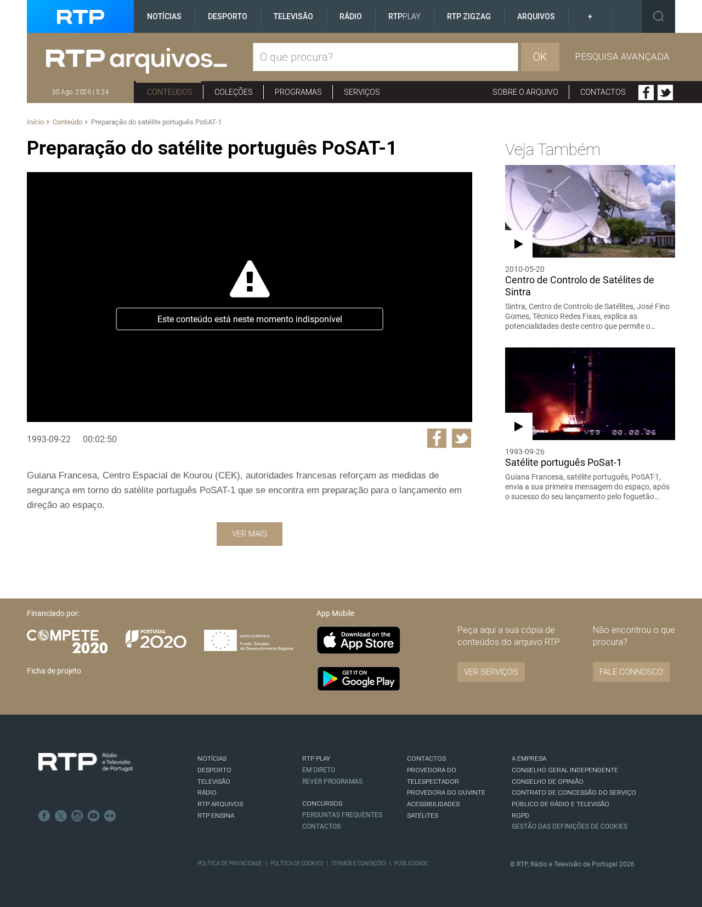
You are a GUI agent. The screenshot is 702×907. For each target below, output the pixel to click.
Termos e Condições (358, 863)
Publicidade (411, 863)
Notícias (164, 16)
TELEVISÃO (213, 781)
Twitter (665, 92)
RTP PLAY (316, 758)
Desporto (227, 16)
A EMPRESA (529, 758)
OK (540, 57)
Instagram (77, 816)
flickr (110, 816)
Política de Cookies (296, 863)
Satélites (422, 815)
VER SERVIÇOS (491, 672)
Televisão (293, 16)
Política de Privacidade (229, 863)
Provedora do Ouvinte (446, 792)
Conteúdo (67, 122)
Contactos (603, 92)
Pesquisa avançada (622, 56)
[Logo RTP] (85, 762)
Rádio (350, 16)
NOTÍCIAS (212, 758)
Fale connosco (631, 672)
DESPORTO (214, 770)
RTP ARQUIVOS (220, 804)
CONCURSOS (322, 803)
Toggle (658, 16)
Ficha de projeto (54, 670)
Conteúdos (170, 92)
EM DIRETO (318, 770)
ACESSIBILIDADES (433, 804)
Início (35, 122)
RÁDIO (207, 792)
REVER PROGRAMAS (332, 781)
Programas (298, 92)
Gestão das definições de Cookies (569, 826)
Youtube (94, 816)
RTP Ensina (215, 815)
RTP (404, 16)
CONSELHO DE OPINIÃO (548, 781)
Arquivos (536, 16)
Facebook (646, 92)
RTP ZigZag (469, 16)
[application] (249, 297)
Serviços (362, 92)
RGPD (520, 815)
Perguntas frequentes (342, 815)
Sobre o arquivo (525, 92)
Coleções (233, 92)
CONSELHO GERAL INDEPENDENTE (565, 770)
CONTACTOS (426, 758)
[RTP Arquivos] (149, 61)
